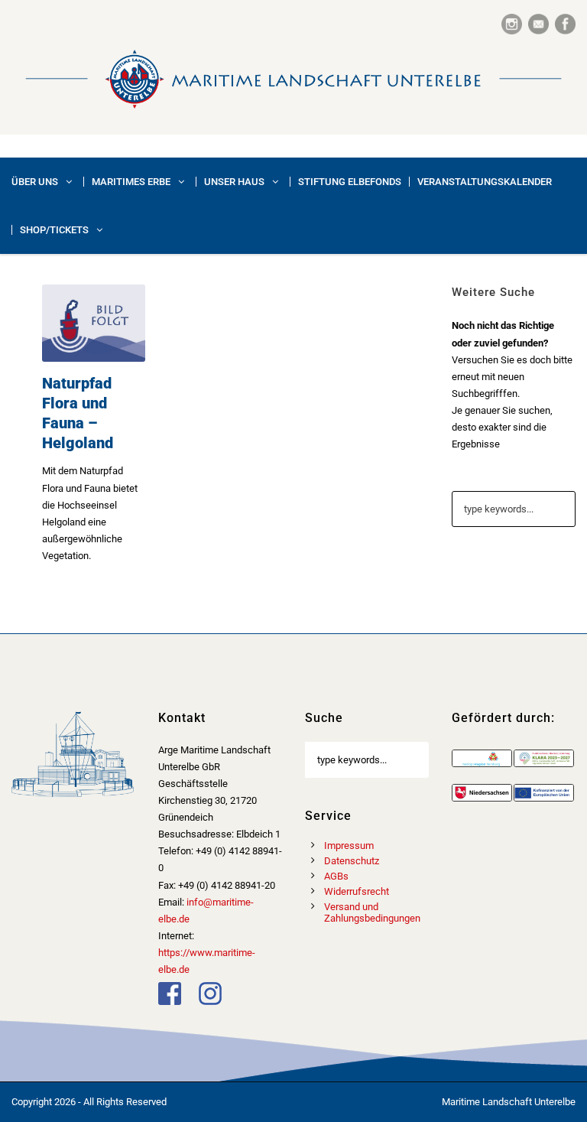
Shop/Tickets (54, 230)
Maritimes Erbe (131, 182)
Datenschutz (351, 861)
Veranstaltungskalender (484, 182)
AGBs (336, 876)
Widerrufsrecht (356, 891)
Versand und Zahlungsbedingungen (372, 912)
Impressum (349, 845)
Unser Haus (234, 182)
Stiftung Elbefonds (349, 182)
